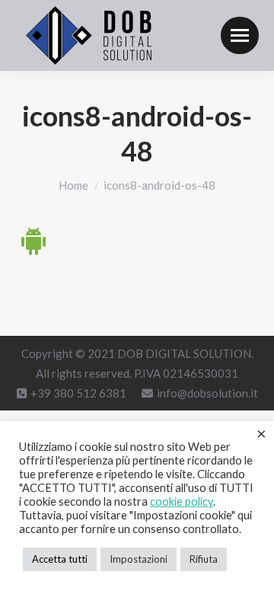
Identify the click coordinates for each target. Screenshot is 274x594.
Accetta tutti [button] (60, 559)
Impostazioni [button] (138, 559)
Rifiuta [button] (204, 559)
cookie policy (181, 501)
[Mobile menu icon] (240, 35)
